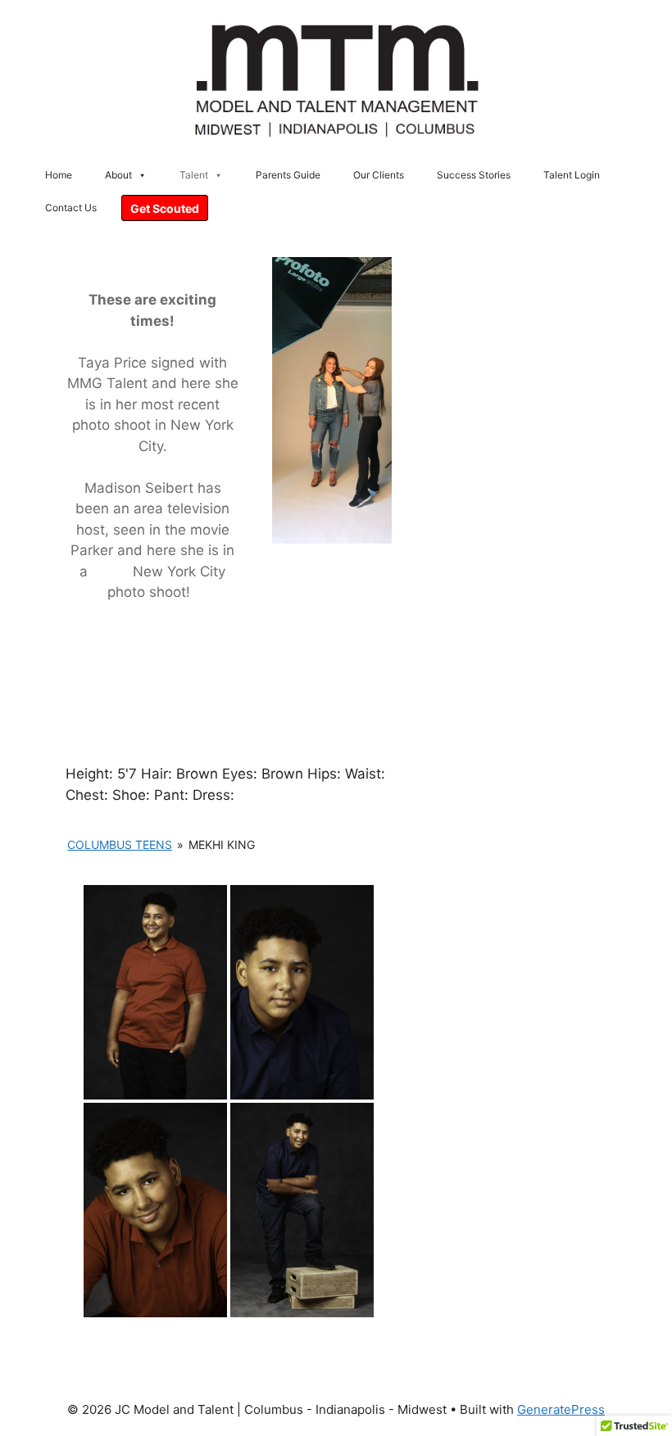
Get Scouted (164, 208)
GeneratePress (561, 1409)
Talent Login (571, 175)
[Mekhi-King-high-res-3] (155, 992)
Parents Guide (288, 175)
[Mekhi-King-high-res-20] (302, 992)
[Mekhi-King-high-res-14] (302, 1210)
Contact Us (71, 207)
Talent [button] (193, 175)
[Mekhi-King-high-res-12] (155, 1210)
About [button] (118, 175)
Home (58, 175)
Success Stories (474, 175)
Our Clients (378, 175)
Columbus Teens (119, 844)
